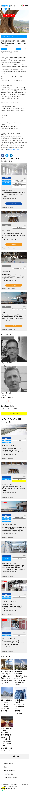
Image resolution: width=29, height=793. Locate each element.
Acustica (19, 596)
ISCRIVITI (14, 204)
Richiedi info (14, 413)
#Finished (3, 51)
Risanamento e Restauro (19, 185)
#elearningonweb (5, 52)
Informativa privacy (14, 149)
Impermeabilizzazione (19, 268)
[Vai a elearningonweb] (8, 5)
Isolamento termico (19, 187)
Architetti (4, 49)
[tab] (14, 763)
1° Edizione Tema (11, 49)
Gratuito (19, 49)
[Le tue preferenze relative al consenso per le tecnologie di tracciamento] (2, 790)
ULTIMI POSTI (19, 481)
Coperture (19, 440)
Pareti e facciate (19, 183)
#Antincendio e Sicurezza (12, 51)
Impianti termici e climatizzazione (19, 181)
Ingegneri (6, 184)
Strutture (19, 227)
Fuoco (23, 49)
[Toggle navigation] (26, 5)
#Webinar (12, 52)
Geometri (7, 182)
